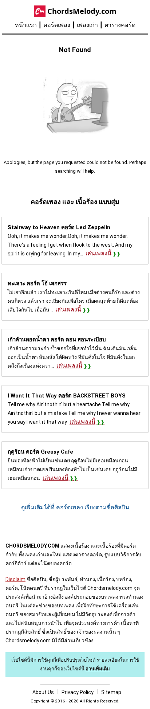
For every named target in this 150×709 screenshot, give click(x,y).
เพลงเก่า (87, 24)
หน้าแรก (26, 24)
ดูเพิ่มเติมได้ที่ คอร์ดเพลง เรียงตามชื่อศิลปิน (75, 507)
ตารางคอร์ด (119, 24)
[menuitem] (29, 25)
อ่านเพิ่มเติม (98, 668)
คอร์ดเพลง (56, 24)
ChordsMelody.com (82, 11)
